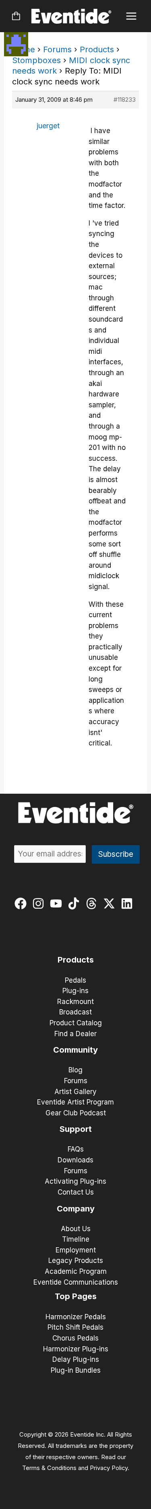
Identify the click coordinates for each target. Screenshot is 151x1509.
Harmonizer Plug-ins (75, 1349)
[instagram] (40, 903)
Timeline (75, 1239)
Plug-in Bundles (76, 1370)
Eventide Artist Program (75, 1102)
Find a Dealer (75, 1034)
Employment (76, 1250)
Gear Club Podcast (76, 1113)
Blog (75, 1070)
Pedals (75, 980)
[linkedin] (129, 903)
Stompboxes (36, 60)
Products (97, 49)
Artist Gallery (75, 1092)
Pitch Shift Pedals (75, 1327)
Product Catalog (76, 1023)
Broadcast (75, 1012)
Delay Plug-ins (75, 1359)
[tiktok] (75, 903)
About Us (76, 1229)
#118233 (125, 99)
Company (76, 1208)
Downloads (75, 1160)
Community (75, 1050)
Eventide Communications (75, 1282)
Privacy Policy (109, 1468)
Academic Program (76, 1271)
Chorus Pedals (75, 1338)
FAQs (76, 1149)
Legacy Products (75, 1260)
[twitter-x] (111, 903)
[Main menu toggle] (131, 16)
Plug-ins (75, 991)
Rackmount (75, 1002)
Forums (57, 49)
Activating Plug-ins (75, 1181)
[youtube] (58, 903)
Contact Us (76, 1192)
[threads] (93, 903)
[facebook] (22, 903)
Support (76, 1129)
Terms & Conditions (49, 1468)
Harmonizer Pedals (76, 1317)
